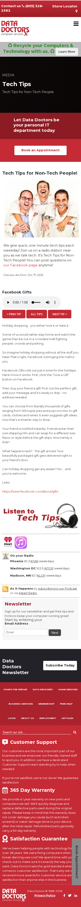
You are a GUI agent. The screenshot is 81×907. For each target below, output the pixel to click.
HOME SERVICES (68, 689)
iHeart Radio (28, 593)
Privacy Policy (44, 895)
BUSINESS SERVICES (21, 704)
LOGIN (12, 718)
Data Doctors (14, 895)
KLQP (41, 575)
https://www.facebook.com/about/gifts (30, 491)
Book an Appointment (40, 150)
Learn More (66, 51)
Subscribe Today (60, 665)
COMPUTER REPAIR (15, 689)
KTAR (34, 561)
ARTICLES (67, 718)
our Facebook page (20, 265)
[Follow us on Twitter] (70, 896)
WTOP (49, 568)
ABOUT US (27, 718)
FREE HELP (66, 704)
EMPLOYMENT (47, 718)
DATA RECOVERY (43, 689)
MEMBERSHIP (46, 704)
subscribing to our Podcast (57, 588)
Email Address (16, 623)
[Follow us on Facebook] (64, 896)
